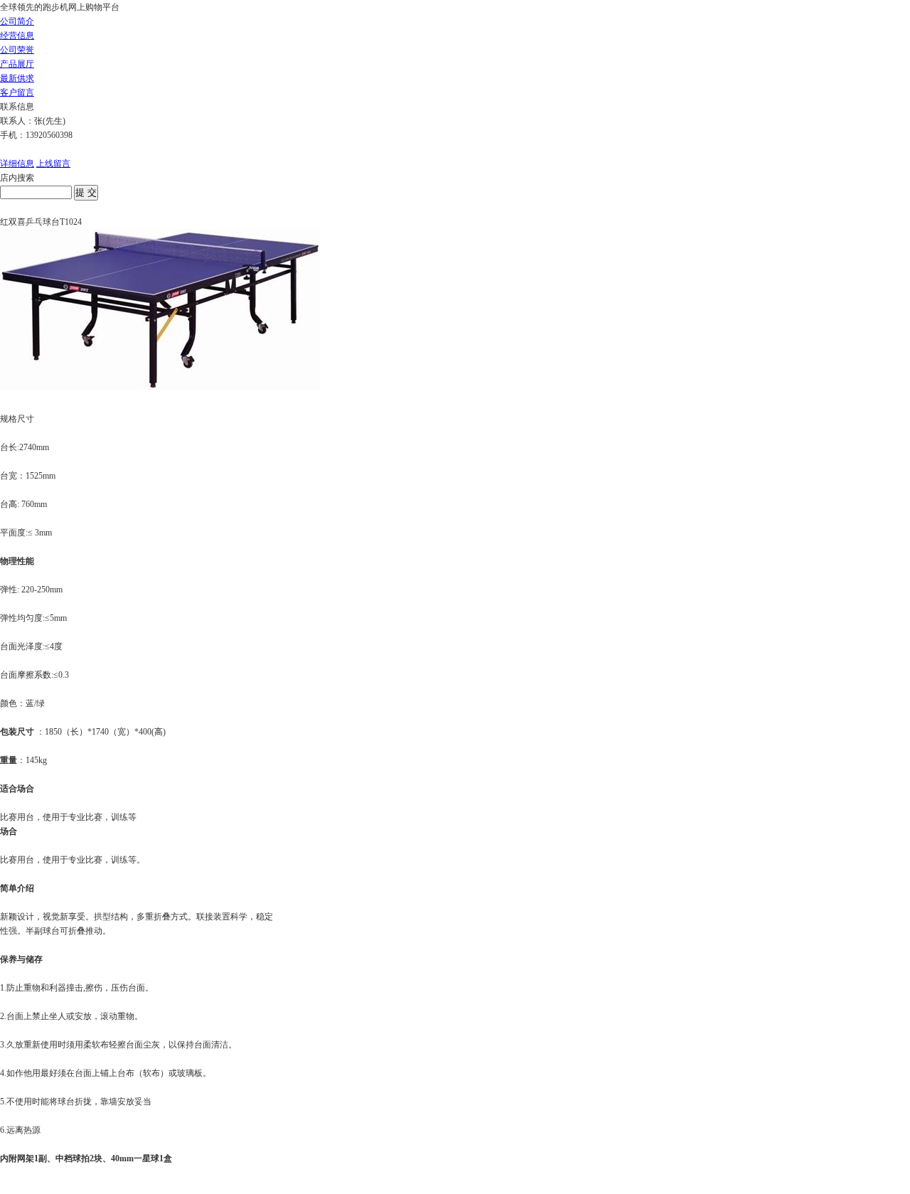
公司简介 (17, 21)
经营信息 (17, 36)
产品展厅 (17, 64)
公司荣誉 (17, 50)
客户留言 (17, 92)
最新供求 (17, 78)
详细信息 (17, 164)
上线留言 (53, 164)
